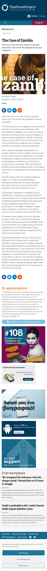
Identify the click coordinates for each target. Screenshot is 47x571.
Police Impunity (26, 525)
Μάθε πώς (16, 316)
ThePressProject (22, 7)
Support (39, 22)
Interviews (37, 500)
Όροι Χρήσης (22, 537)
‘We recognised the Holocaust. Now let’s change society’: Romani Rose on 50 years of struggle (22, 481)
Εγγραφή (42, 16)
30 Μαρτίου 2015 (9, 99)
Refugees (37, 525)
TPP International (8, 537)
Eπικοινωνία (33, 534)
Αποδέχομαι (23, 553)
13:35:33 (20, 99)
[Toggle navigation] (5, 23)
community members (26, 10)
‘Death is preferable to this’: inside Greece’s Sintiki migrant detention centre (23, 507)
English (5, 33)
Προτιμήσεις (23, 565)
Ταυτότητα (6, 534)
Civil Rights (6, 500)
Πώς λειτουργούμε (19, 534)
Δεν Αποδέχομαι (23, 559)
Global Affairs (26, 500)
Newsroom (8, 29)
